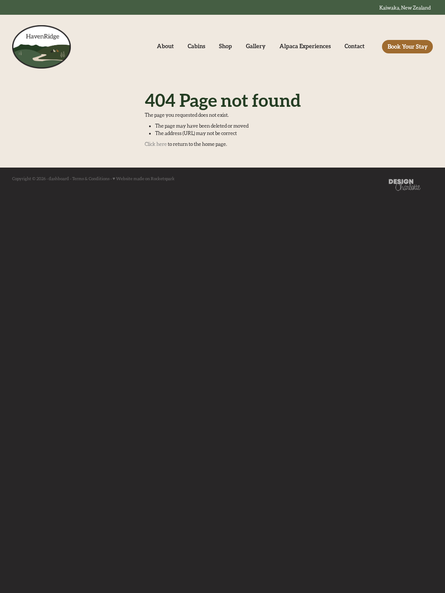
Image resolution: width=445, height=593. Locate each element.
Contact (355, 46)
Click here (156, 144)
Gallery (256, 46)
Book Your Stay (408, 46)
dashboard (59, 178)
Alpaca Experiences (305, 46)
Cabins (196, 46)
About (165, 46)
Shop (225, 46)
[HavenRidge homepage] (54, 47)
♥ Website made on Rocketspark (144, 178)
